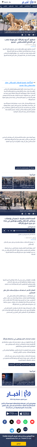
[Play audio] (4, 230)
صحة (16, 6)
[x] (11, 422)
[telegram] (12, 430)
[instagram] (18, 422)
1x (8, 230)
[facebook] (5, 422)
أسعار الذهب (27, 6)
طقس (5, 6)
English (6, 2)
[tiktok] (19, 430)
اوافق (18, 444)
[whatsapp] (25, 422)
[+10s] (33, 230)
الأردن (21, 6)
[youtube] (32, 422)
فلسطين (11, 6)
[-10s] (29, 230)
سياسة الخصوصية (10, 438)
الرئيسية (35, 6)
